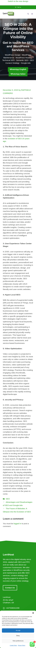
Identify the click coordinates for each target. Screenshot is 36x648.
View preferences (18, 641)
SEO (8, 499)
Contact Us (10, 588)
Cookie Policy (13, 645)
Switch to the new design (18, 1)
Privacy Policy (21, 645)
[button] (33, 613)
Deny (18, 635)
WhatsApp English (18, 69)
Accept (18, 630)
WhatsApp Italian (18, 74)
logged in (17, 524)
